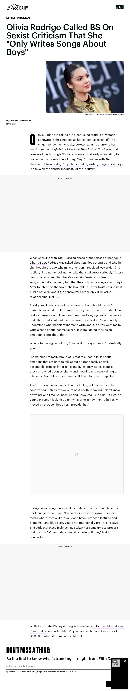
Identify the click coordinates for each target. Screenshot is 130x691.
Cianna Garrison (20, 121)
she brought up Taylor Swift (86, 287)
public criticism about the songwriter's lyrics (60, 292)
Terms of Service (55, 672)
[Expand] (114, 661)
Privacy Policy (70, 672)
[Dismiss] (124, 661)
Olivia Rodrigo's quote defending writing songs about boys (83, 164)
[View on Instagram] (77, 454)
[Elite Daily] (17, 7)
